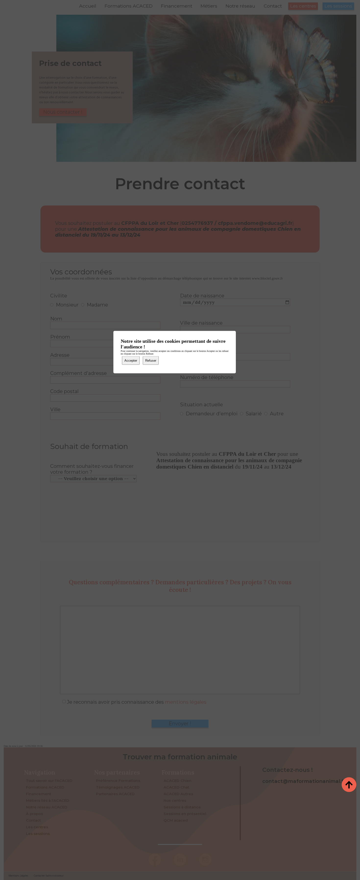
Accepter (130, 360)
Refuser (150, 360)
